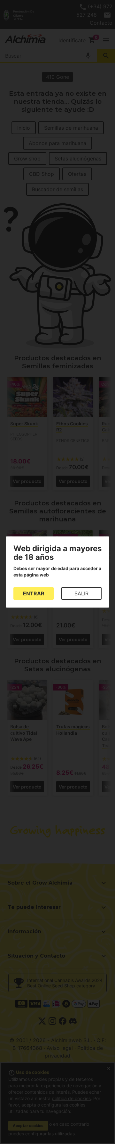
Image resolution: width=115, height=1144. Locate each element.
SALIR (81, 593)
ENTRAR (33, 593)
